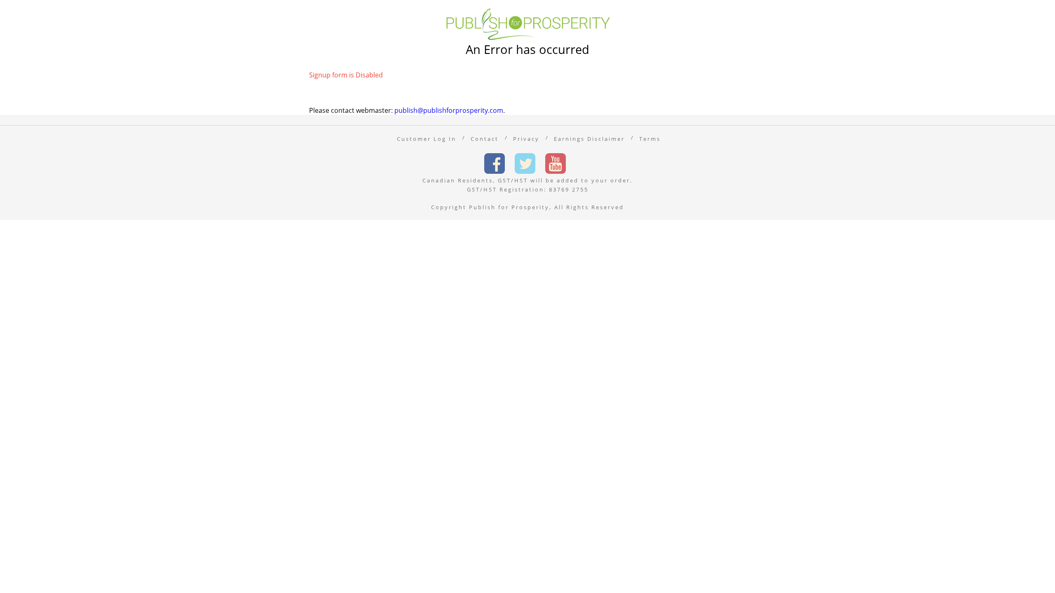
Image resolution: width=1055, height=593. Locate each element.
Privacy (526, 138)
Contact (485, 138)
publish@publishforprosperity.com (448, 110)
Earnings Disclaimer (589, 138)
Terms (650, 138)
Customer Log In (426, 138)
